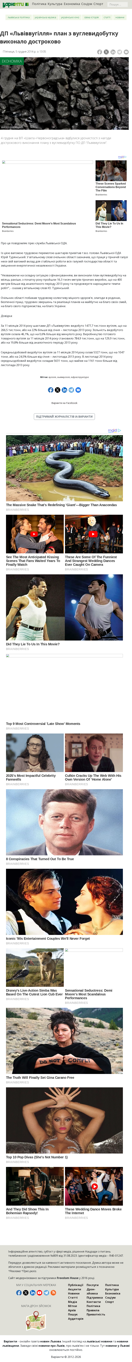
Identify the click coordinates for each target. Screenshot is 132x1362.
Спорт (98, 4)
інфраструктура (80, 377)
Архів (72, 1310)
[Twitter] (106, 51)
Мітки (72, 1306)
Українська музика (45, 17)
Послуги (93, 1285)
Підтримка (95, 1297)
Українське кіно (70, 17)
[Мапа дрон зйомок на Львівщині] (36, 1321)
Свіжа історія (91, 17)
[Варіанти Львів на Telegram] (46, 1292)
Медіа (72, 1302)
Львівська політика (19, 17)
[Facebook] (99, 51)
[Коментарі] (126, 51)
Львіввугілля (63, 377)
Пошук (73, 1314)
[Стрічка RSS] (53, 1292)
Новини (120, 17)
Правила (93, 1310)
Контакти (94, 1302)
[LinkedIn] (113, 51)
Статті (107, 17)
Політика (39, 4)
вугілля (52, 377)
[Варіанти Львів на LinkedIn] (32, 1292)
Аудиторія (75, 1319)
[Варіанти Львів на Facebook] (19, 1292)
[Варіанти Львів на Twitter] (26, 1292)
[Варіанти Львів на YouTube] (39, 1292)
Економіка (72, 4)
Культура (55, 4)
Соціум (86, 4)
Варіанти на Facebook (64, 403)
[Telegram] (119, 51)
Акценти (74, 1289)
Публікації (75, 1285)
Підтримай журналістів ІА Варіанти (64, 416)
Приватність (96, 1314)
